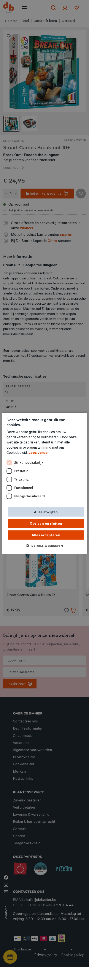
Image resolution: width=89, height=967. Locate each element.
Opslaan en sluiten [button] (46, 523)
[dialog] (44, 483)
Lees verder (39, 453)
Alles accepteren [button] (46, 535)
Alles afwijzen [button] (46, 512)
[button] (44, 546)
